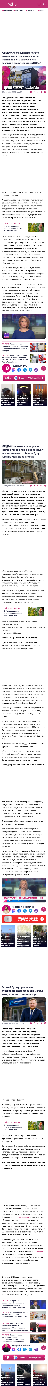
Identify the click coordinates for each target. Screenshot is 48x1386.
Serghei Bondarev (21, 1345)
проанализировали (21, 1217)
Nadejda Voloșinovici (23, 907)
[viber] (45, 92)
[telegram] (41, 92)
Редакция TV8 (19, 366)
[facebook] (34, 92)
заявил (40, 1251)
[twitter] (37, 92)
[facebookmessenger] (31, 92)
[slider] (24, 900)
